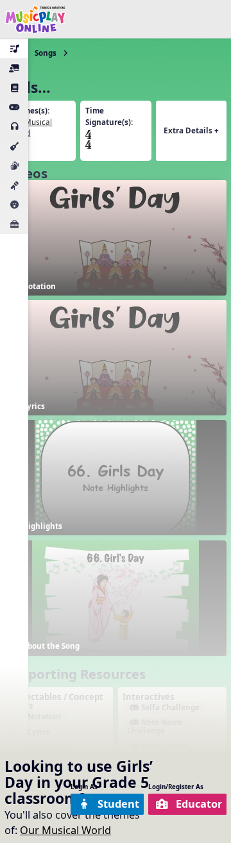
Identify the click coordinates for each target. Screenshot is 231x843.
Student (118, 803)
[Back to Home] (35, 19)
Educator (199, 803)
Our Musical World (65, 829)
